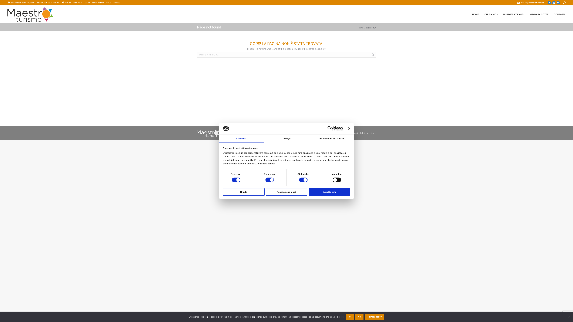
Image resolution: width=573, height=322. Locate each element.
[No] (569, 316)
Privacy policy (375, 317)
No (359, 317)
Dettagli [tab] (286, 138)
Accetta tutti (329, 192)
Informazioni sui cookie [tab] (331, 138)
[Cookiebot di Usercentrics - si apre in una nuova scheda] (330, 128)
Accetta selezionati (286, 192)
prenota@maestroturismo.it (532, 3)
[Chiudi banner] (349, 128)
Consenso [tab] (241, 138)
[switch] (269, 180)
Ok (349, 317)
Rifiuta (243, 192)
